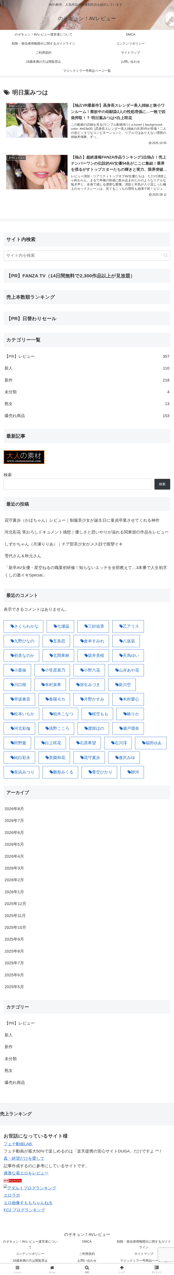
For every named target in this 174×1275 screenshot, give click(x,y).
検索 (8, 475)
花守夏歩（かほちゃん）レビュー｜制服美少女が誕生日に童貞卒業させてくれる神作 (82, 520)
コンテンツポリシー (30, 1254)
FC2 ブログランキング (24, 1210)
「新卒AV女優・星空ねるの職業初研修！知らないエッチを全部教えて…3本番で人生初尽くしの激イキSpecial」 (86, 571)
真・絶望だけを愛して (24, 1158)
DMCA (87, 1241)
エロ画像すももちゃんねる (28, 1203)
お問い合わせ (87, 1260)
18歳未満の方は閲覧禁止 (30, 1260)
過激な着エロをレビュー (26, 1173)
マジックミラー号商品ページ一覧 (144, 1260)
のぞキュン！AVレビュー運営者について (30, 1244)
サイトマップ (143, 1254)
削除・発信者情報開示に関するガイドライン (144, 1244)
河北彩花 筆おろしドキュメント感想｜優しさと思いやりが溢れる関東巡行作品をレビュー (87, 532)
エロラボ (12, 1195)
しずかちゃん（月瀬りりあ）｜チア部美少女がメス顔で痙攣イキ (64, 544)
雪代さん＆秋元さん (23, 556)
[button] (166, 255)
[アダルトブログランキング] (30, 1188)
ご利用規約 (87, 1254)
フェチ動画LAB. (18, 1144)
